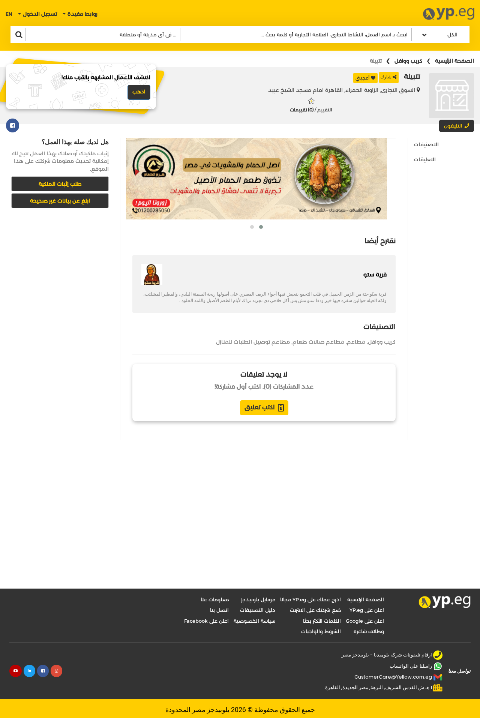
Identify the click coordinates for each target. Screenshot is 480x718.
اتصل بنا (219, 610)
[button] (261, 227)
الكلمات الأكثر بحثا (322, 621)
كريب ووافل (408, 60)
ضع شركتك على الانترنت (315, 610)
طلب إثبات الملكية (60, 183)
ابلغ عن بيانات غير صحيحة (60, 200)
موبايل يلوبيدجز (258, 599)
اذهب (139, 92)
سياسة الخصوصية (254, 621)
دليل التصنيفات (257, 610)
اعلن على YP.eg (367, 610)
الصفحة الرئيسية (454, 60)
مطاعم (356, 341)
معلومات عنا (215, 599)
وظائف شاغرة (369, 631)
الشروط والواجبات (321, 631)
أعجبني (363, 78)
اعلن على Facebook (206, 621)
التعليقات (425, 159)
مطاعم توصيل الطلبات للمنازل (253, 341)
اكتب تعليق (259, 407)
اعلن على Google (365, 621)
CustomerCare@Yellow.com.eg (393, 676)
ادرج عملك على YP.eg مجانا (310, 599)
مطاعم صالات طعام (318, 341)
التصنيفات (426, 144)
